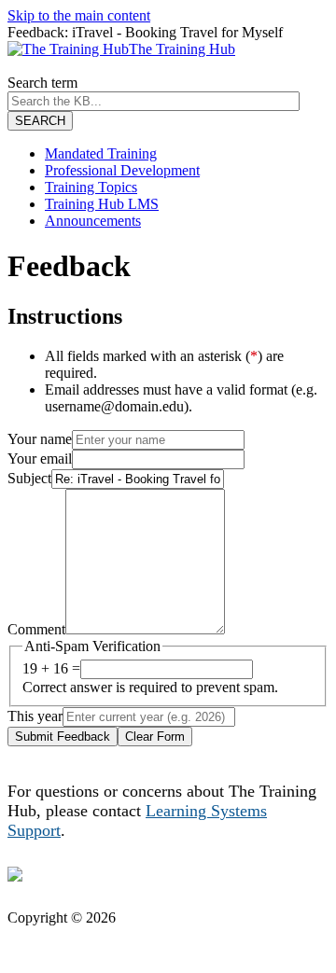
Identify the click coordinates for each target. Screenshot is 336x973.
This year (35, 716)
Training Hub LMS (102, 204)
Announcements (93, 221)
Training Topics (91, 187)
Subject (29, 478)
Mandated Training (101, 153)
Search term (42, 82)
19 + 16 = (51, 668)
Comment (36, 629)
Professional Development (122, 170)
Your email (39, 458)
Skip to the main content (78, 15)
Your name (39, 439)
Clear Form (155, 737)
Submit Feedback (62, 737)
